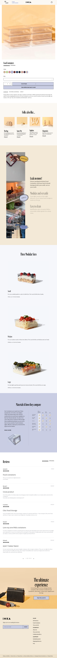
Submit (25, 626)
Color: (4, 69)
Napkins (32, 130)
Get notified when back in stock (28, 87)
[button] (33, 84)
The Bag (6, 130)
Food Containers (36, 622)
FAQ (34, 643)
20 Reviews (12, 65)
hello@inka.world (36, 639)
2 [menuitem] (27, 558)
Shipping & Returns (37, 641)
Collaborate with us (37, 634)
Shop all (6, 136)
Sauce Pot (19, 130)
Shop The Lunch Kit (41, 597)
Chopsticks (45, 130)
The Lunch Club (36, 632)
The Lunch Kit (36, 625)
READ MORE (7, 430)
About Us (35, 629)
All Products (35, 620)
